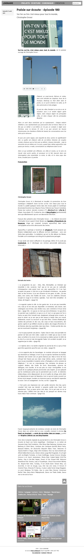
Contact (43, 553)
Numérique (56, 492)
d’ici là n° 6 (52, 210)
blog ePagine (51, 212)
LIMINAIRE (8, 3)
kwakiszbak (22, 243)
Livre (41, 492)
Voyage (50, 494)
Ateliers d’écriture (45, 520)
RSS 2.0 (49, 553)
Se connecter (36, 553)
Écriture (35, 3)
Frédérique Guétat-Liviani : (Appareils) (51, 517)
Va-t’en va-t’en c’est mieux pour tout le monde (36, 50)
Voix (44, 494)
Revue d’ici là (32, 494)
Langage (28, 492)
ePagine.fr (48, 230)
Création (59, 3)
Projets (25, 3)
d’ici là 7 (62, 210)
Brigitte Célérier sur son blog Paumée (34, 435)
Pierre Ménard (35, 551)
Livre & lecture (21, 541)
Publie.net (22, 494)
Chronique (47, 3)
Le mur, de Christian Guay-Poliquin (27, 517)
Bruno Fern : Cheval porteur (51, 538)
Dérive (20, 492)
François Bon (22, 162)
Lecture (35, 492)
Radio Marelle (21, 520)
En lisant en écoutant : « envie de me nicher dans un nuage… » (42, 432)
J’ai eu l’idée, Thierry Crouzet (28, 538)
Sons (40, 494)
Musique (47, 492)
